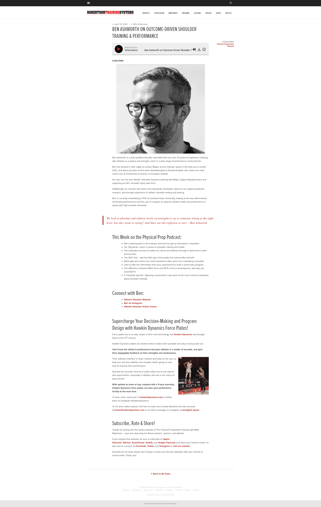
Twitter (172, 495)
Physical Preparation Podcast (225, 45)
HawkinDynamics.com (151, 397)
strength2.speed (190, 410)
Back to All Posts (161, 473)
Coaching (197, 13)
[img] (204, 49)
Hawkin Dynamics (183, 334)
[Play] (119, 49)
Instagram (150, 495)
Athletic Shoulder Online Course (140, 306)
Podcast (208, 13)
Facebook (165, 495)
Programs (185, 13)
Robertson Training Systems (156, 487)
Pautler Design (171, 503)
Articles (228, 13)
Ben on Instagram (133, 303)
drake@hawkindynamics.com (129, 410)
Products (146, 13)
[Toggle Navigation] (88, 2)
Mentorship (173, 13)
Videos (218, 13)
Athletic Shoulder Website (137, 299)
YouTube (157, 495)
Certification (159, 13)
